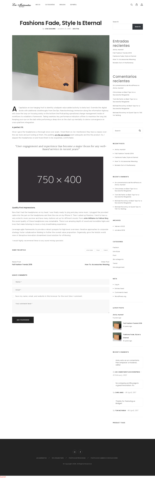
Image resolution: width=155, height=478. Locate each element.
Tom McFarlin (120, 410)
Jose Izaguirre (50, 29)
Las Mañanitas (41, 458)
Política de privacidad (77, 458)
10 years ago (127, 326)
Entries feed (119, 288)
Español (73, 5)
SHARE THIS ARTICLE (17, 250)
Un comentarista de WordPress (125, 85)
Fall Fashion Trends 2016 (122, 53)
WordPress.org (120, 296)
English (63, 5)
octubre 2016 (120, 230)
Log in (117, 284)
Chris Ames (119, 392)
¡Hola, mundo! (118, 50)
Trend (105, 250)
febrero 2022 (120, 226)
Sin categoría (118, 259)
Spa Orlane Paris (58, 458)
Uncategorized (118, 267)
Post (98, 250)
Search (116, 22)
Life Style (76, 29)
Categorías (50, 5)
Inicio (38, 5)
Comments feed (121, 292)
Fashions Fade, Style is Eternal (124, 56)
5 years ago (117, 318)
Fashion (116, 247)
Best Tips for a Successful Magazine (126, 190)
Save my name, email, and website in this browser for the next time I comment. (49, 296)
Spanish (3, 477)
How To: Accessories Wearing (124, 59)
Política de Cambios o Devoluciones (104, 458)
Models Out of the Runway (123, 63)
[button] (77, 477)
